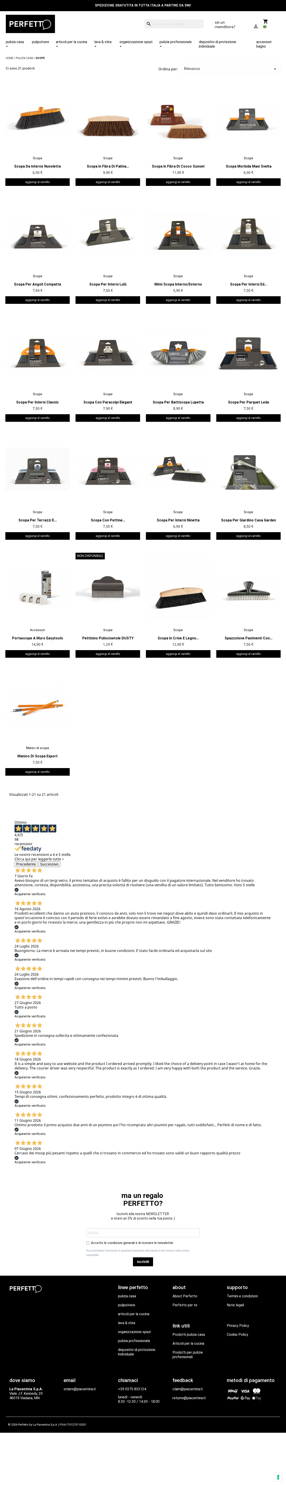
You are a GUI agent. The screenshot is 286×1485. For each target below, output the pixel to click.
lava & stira (126, 1323)
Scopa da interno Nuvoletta (37, 166)
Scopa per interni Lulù (107, 284)
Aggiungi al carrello (37, 182)
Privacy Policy (238, 1325)
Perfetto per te (184, 1305)
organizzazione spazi (134, 1332)
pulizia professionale (134, 1341)
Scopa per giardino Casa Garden (248, 520)
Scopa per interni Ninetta (178, 520)
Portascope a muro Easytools (37, 638)
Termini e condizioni (242, 1296)
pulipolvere (126, 1305)
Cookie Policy (237, 1334)
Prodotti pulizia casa (188, 1334)
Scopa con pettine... (108, 520)
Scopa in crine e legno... (178, 638)
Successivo (49, 864)
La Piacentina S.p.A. (45, 1424)
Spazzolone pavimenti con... (248, 638)
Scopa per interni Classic (37, 402)
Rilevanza (231, 69)
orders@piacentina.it (80, 1389)
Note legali (235, 1305)
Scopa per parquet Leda (248, 402)
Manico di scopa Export (37, 756)
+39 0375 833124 (132, 1389)
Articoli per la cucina (188, 1343)
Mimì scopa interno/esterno (178, 284)
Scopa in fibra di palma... (108, 166)
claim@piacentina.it (187, 1389)
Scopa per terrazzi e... (37, 520)
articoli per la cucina (133, 1314)
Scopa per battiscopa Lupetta (178, 402)
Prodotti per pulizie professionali (187, 1354)
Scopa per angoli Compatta (37, 284)
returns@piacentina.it (189, 1398)
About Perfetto (184, 1296)
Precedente (26, 864)
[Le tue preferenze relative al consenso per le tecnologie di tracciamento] (278, 1477)
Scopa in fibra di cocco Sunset (178, 166)
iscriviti (143, 1262)
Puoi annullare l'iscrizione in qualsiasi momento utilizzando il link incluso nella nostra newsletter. (137, 1253)
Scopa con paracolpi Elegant (107, 402)
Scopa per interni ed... (248, 284)
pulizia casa (127, 1296)
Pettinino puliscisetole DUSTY (108, 638)
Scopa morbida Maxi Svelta (248, 166)
